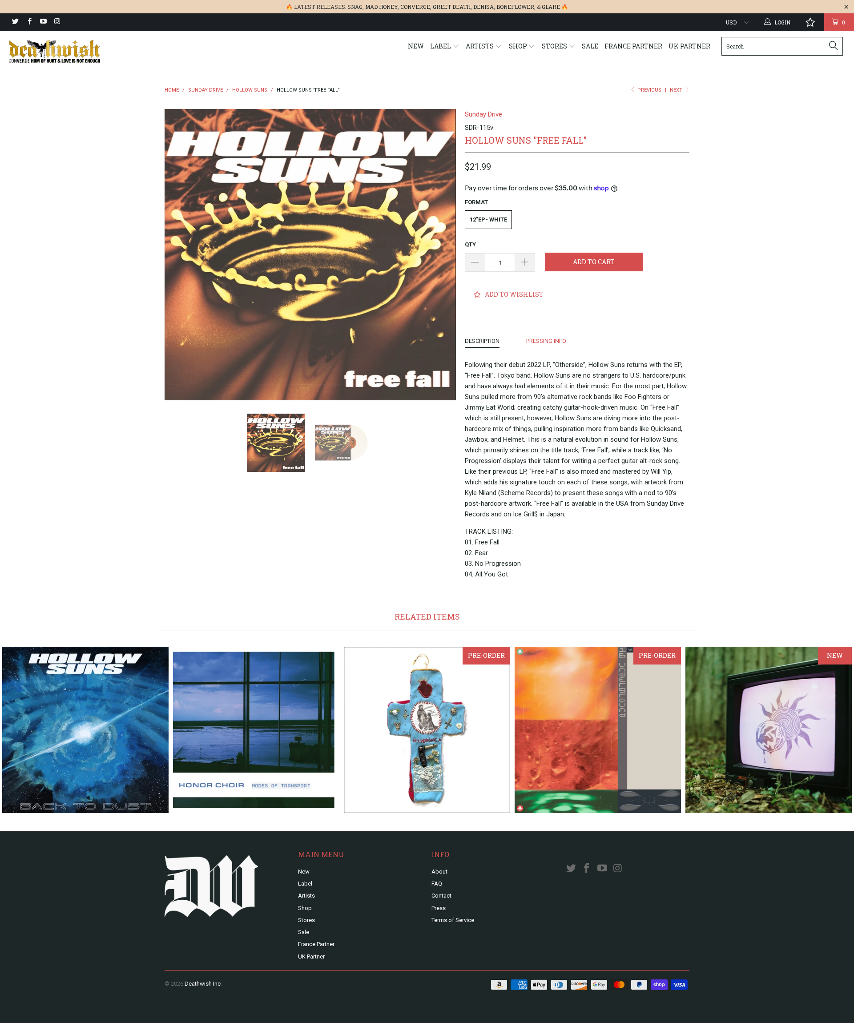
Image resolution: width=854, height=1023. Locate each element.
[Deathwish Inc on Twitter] (15, 22)
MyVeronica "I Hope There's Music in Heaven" (427, 730)
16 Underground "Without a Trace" (598, 730)
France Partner (633, 46)
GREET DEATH (452, 6)
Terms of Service (452, 920)
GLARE (551, 6)
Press (438, 908)
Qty (470, 244)
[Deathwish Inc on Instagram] (56, 22)
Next (677, 90)
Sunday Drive (483, 114)
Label (441, 46)
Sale (590, 46)
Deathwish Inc (203, 983)
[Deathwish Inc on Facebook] (28, 22)
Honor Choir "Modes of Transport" (256, 730)
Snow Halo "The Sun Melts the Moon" (768, 730)
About (439, 871)
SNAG (355, 6)
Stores (555, 46)
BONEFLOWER (515, 6)
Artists (480, 46)
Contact (441, 895)
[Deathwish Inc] (73, 51)
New (416, 46)
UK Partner (689, 46)
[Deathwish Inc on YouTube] (43, 22)
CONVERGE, (415, 6)
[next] (440, 254)
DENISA (483, 6)
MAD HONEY (381, 6)
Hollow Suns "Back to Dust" (85, 730)
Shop (518, 46)
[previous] (180, 254)
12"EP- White (488, 219)
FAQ (436, 883)
